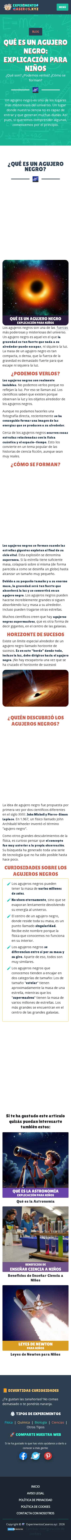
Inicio (35, 1486)
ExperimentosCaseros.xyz (41, 1524)
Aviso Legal (35, 1493)
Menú (62, 7)
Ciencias (58, 1422)
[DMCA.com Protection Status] (15, 1529)
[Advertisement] (35, 222)
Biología (41, 1422)
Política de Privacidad (35, 1500)
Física (9, 1422)
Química (24, 1422)
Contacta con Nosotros (35, 1513)
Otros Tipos (35, 1427)
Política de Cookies (35, 1507)
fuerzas (62, 327)
